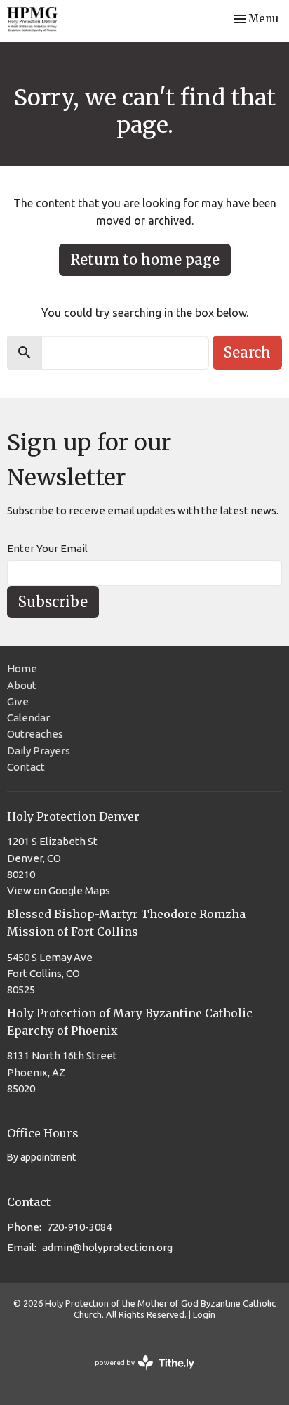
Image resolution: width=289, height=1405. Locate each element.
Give (18, 701)
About (21, 685)
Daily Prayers (38, 751)
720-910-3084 (79, 1227)
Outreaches (35, 734)
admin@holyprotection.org (107, 1247)
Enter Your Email (47, 548)
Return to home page (145, 259)
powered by (138, 1375)
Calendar (28, 718)
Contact (26, 767)
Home (22, 668)
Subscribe (53, 601)
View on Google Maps (58, 890)
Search (247, 352)
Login (204, 1314)
